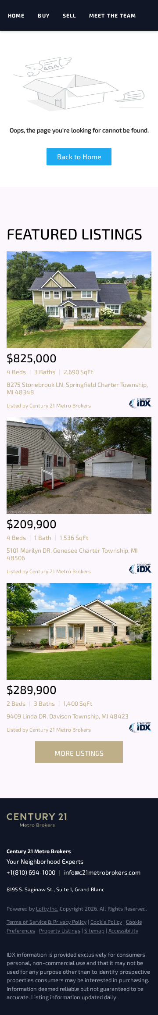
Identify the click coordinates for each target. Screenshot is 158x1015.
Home (16, 15)
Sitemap (94, 930)
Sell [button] (69, 15)
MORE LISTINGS (79, 753)
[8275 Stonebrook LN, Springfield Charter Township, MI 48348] (79, 299)
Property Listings (59, 930)
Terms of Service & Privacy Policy (46, 922)
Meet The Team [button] (112, 15)
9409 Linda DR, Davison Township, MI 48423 (68, 716)
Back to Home (79, 156)
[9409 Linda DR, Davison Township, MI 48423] (79, 631)
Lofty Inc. (47, 908)
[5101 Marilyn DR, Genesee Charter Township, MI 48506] (79, 465)
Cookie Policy (106, 922)
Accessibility (123, 930)
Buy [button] (43, 15)
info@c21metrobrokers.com (102, 872)
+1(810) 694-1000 (31, 872)
